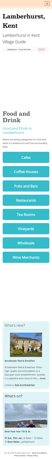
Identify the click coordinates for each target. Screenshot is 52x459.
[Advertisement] (26, 81)
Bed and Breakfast (25, 385)
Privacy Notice (19, 456)
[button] (47, 3)
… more (41, 378)
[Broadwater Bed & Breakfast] (26, 345)
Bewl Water (14, 441)
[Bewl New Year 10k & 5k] (26, 415)
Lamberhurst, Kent (24, 20)
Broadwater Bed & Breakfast (20, 360)
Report (41, 49)
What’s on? (13, 396)
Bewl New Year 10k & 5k (17, 431)
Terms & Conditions (39, 453)
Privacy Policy (32, 456)
